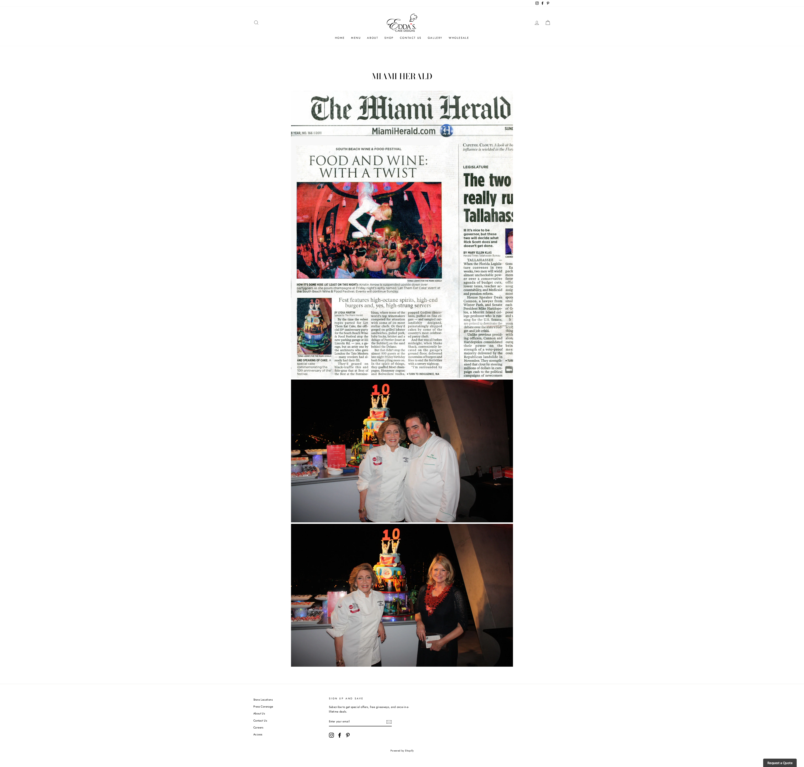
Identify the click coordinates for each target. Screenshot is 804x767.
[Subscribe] (389, 721)
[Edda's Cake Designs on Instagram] (331, 735)
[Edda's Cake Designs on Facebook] (339, 735)
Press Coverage (263, 706)
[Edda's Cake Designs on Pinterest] (347, 735)
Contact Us (410, 38)
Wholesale (459, 38)
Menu (356, 38)
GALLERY (435, 38)
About (372, 38)
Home (340, 38)
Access (257, 734)
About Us (259, 713)
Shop (388, 38)
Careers (258, 727)
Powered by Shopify (402, 751)
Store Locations (263, 699)
